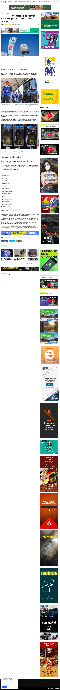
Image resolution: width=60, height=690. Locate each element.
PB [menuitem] (44, 1)
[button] (54, 1)
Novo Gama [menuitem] (29, 1)
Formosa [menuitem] (34, 1)
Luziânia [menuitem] (15, 1)
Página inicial (3, 13)
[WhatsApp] (17, 241)
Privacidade (57, 688)
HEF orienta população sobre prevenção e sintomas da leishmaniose (19, 259)
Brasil (8, 13)
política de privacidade (6, 685)
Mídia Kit (51, 688)
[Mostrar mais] (24, 241)
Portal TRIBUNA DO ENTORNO (24, 237)
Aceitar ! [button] (4, 686)
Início (48, 688)
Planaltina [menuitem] (40, 1)
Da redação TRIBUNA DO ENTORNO (12, 237)
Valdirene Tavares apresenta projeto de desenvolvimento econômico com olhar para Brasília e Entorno (32, 260)
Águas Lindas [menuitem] (48, 1)
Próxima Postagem (34, 285)
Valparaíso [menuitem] (10, 1)
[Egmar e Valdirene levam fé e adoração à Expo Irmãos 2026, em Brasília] (7, 253)
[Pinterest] (19, 241)
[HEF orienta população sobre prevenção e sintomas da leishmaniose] (20, 253)
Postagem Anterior (4, 285)
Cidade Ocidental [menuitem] (22, 1)
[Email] (21, 241)
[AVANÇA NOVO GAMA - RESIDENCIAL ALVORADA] (50, 21)
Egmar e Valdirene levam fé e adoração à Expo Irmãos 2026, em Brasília (6, 259)
